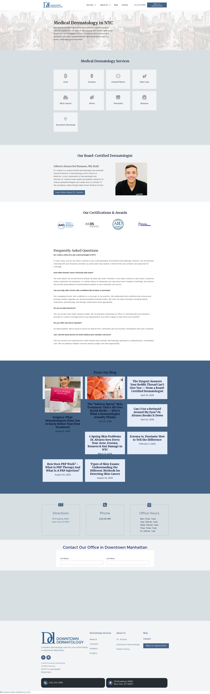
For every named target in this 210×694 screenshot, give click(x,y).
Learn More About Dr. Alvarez (69, 192)
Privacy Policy (46, 672)
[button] (92, 5)
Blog (116, 5)
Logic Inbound (55, 669)
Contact (125, 5)
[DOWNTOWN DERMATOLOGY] (105, 692)
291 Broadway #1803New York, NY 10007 (60, 520)
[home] (53, 5)
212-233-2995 (140, 5)
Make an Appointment (156, 5)
